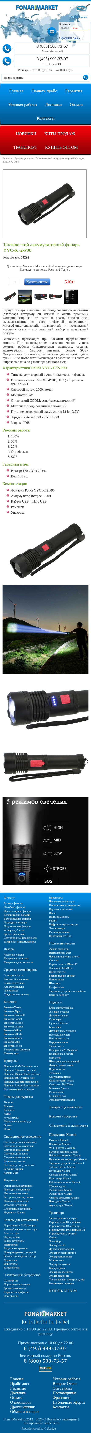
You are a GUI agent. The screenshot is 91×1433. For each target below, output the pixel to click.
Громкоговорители (15, 1288)
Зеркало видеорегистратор (20, 1256)
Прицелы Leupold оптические (21, 1085)
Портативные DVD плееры (20, 1225)
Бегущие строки (13, 1168)
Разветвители (11, 1267)
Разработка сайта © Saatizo (39, 1428)
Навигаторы (11, 1244)
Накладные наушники (16, 1193)
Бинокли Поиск (13, 1045)
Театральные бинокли (17, 1049)
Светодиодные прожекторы (20, 937)
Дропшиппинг (22, 1407)
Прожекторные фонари (18, 911)
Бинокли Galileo (13, 1022)
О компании (20, 1402)
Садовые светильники (17, 1157)
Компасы (9, 1110)
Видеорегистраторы (16, 1248)
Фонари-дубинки (14, 930)
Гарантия (18, 1388)
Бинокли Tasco (12, 1007)
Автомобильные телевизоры (20, 1229)
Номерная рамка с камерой (20, 1252)
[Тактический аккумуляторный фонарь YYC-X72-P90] (10, 296)
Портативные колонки (17, 1284)
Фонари (9, 898)
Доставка (18, 1393)
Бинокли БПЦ (12, 1041)
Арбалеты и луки (14, 986)
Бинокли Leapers (13, 1026)
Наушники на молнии (16, 1201)
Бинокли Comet (13, 1018)
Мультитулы (11, 1117)
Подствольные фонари (17, 926)
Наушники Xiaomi (14, 1212)
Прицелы (10, 1061)
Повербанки (11, 1295)
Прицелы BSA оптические (19, 1077)
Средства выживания (16, 994)
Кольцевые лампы (14, 1161)
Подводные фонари (15, 922)
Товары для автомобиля (21, 1220)
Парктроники (12, 1237)
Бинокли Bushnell (14, 1015)
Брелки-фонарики (14, 934)
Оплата (16, 1397)
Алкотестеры (11, 1233)
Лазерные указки (14, 954)
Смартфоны (11, 1280)
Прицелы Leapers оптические (21, 1081)
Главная (16, 1379)
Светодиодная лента (16, 1153)
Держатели (10, 1260)
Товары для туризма (18, 1097)
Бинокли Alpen (12, 1011)
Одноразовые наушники (18, 1185)
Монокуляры (11, 1053)
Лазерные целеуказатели (18, 962)
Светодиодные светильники (20, 1142)
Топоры (8, 1102)
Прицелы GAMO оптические (21, 1066)
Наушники (11, 1180)
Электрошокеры (13, 975)
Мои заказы (79, 17)
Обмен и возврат (24, 1411)
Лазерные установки (16, 958)
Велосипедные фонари (17, 918)
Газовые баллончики (16, 979)
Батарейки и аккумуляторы (20, 941)
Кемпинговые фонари (17, 914)
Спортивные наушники (17, 1208)
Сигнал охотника (14, 982)
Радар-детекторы (14, 1240)
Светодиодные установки (19, 1165)
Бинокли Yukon (13, 1038)
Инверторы (10, 1263)
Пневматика (11, 990)
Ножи (7, 1129)
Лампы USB (11, 1172)
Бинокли (10, 1002)
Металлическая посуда (17, 1121)
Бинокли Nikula (13, 1034)
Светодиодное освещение (22, 1136)
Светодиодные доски (16, 1149)
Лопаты (8, 1106)
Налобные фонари (14, 907)
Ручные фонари (13, 903)
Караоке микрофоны (16, 1292)
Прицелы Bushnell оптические (22, 1074)
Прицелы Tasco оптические (20, 1070)
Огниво (8, 1125)
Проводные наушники (17, 1189)
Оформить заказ (69, 38)
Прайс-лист (19, 1383)
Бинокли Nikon (13, 1030)
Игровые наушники (15, 1204)
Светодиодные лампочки (19, 1145)
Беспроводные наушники (19, 1197)
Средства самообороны (20, 970)
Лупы (7, 1113)
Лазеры (9, 949)
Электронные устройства (22, 1275)
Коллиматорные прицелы (19, 1089)
